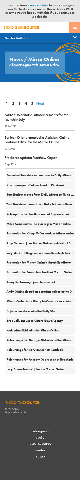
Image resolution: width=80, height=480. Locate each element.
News (16, 59)
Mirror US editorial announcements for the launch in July (36, 117)
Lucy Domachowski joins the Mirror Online (35, 369)
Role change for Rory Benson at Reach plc (34, 350)
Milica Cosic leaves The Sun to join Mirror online (38, 224)
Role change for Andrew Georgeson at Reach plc (39, 359)
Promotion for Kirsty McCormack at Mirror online (40, 233)
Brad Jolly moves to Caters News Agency (34, 321)
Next (40, 103)
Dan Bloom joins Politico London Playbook (35, 185)
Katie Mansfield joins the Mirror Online (32, 330)
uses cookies (39, 5)
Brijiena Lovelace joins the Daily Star (31, 311)
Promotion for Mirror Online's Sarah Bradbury (38, 262)
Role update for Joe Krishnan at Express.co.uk (38, 214)
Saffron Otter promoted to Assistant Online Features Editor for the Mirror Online (37, 139)
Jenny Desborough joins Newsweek (31, 282)
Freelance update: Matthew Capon (31, 157)
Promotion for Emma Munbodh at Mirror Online (39, 272)
